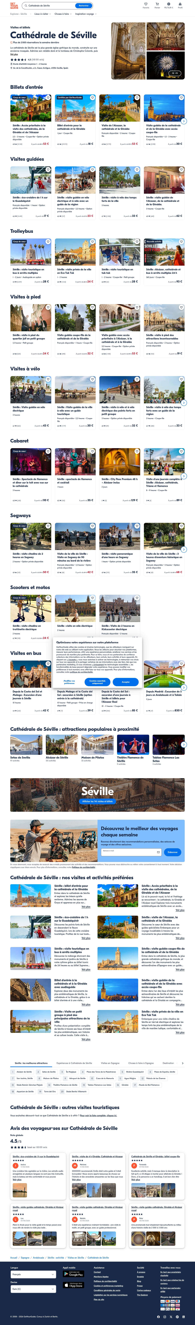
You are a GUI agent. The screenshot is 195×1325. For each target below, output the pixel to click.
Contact (97, 1272)
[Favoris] (146, 4)
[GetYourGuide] (14, 5)
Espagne (25, 1257)
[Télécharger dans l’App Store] (73, 1285)
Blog (139, 1281)
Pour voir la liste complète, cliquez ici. (98, 1115)
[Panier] (157, 4)
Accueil (13, 1257)
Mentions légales (101, 1276)
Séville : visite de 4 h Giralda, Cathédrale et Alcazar (97, 1156)
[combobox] (48, 6)
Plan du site (99, 1299)
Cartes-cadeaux (144, 1290)
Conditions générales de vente (107, 1290)
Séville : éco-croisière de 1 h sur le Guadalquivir (36, 1156)
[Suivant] (184, 121)
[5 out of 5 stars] (38, 1160)
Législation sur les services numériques (110, 1295)
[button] (30, 121)
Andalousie (38, 1257)
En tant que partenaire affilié (170, 1290)
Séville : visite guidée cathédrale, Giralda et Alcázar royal (38, 1209)
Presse (140, 1286)
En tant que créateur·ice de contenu (172, 1282)
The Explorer (142, 1295)
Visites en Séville (76, 1257)
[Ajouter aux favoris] (48, 97)
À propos (141, 1272)
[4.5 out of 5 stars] (18, 1147)
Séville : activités (56, 1257)
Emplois (140, 1276)
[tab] (31, 1063)
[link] (30, 121)
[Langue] (168, 4)
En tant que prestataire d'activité (170, 1274)
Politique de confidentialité (83, 867)
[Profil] (180, 4)
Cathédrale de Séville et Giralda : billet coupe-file (155, 1156)
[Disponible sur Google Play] (73, 1274)
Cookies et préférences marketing (108, 1286)
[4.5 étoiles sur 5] (18, 60)
